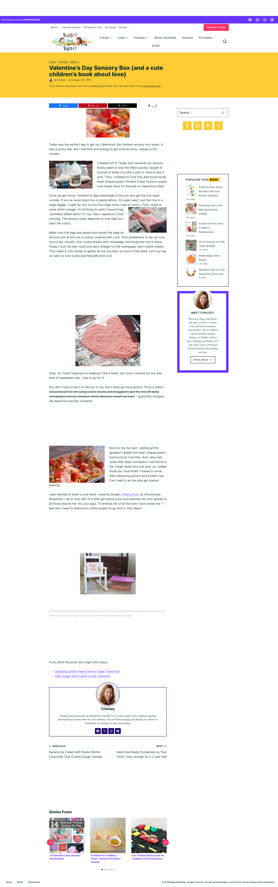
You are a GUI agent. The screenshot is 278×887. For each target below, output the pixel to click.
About (20, 882)
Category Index (216, 27)
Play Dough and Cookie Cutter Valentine (82, 676)
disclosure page (151, 85)
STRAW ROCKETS (31, 19)
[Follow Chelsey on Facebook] (98, 731)
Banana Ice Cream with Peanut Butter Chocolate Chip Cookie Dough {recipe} (75, 751)
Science (187, 37)
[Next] (165, 842)
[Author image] (51, 80)
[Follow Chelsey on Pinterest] (118, 731)
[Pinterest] (272, 19)
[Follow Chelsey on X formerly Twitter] (104, 731)
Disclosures (34, 882)
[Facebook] (250, 19)
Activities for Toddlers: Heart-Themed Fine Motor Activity (106, 858)
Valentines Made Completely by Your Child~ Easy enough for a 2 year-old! (141, 751)
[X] (264, 19)
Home (9, 882)
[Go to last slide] (50, 842)
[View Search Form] (225, 42)
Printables (205, 37)
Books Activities (165, 37)
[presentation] (66, 835)
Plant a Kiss (130, 494)
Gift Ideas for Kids (92, 27)
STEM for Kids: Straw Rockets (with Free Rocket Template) (210, 191)
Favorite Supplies (71, 27)
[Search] (223, 112)
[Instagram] (257, 19)
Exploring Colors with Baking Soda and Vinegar (211, 209)
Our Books (110, 27)
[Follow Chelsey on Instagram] (111, 731)
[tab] (102, 869)
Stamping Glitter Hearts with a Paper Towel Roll (87, 671)
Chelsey (61, 79)
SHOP (156, 46)
